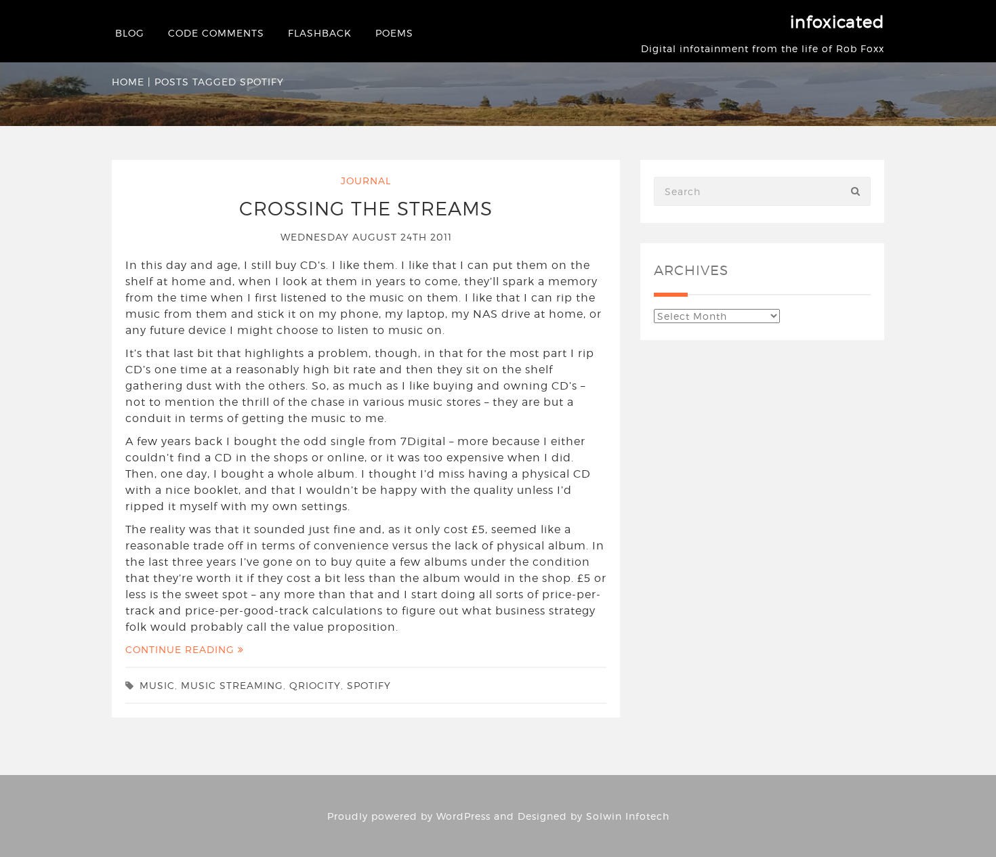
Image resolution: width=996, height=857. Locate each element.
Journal (366, 180)
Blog (129, 33)
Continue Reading (181, 649)
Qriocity (315, 685)
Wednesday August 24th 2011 (366, 237)
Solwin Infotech (627, 816)
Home (128, 81)
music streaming (232, 685)
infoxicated (837, 22)
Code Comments (216, 33)
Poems (394, 33)
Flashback (320, 33)
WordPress (463, 816)
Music (157, 685)
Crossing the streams (366, 208)
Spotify (369, 685)
